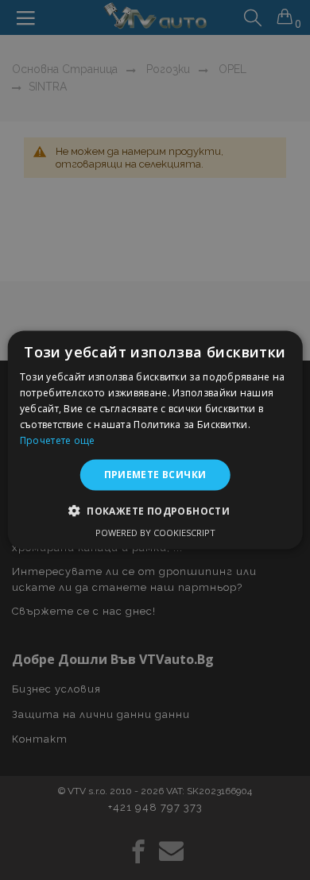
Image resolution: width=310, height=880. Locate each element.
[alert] (155, 440)
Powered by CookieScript (155, 532)
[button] (155, 510)
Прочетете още (57, 439)
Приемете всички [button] (155, 474)
